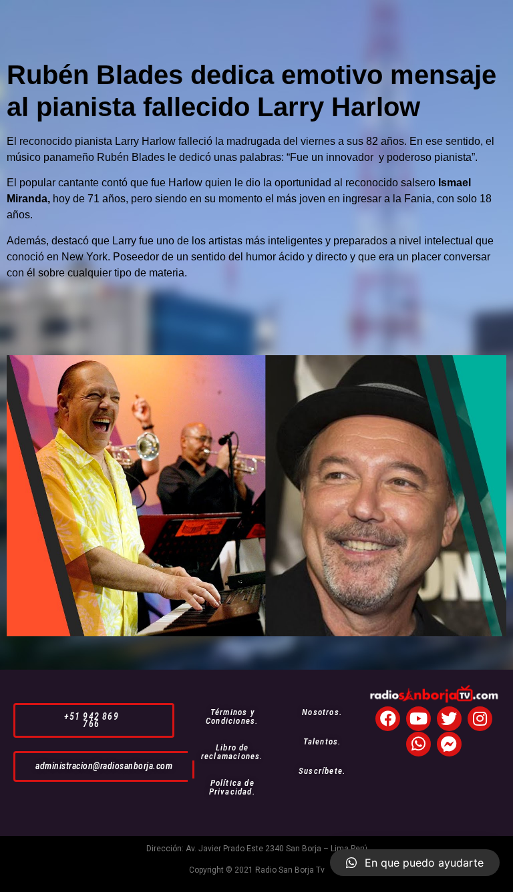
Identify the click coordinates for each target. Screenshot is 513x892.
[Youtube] (418, 718)
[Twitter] (449, 718)
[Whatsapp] (418, 744)
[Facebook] (387, 718)
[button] (93, 720)
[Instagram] (480, 718)
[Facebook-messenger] (449, 744)
